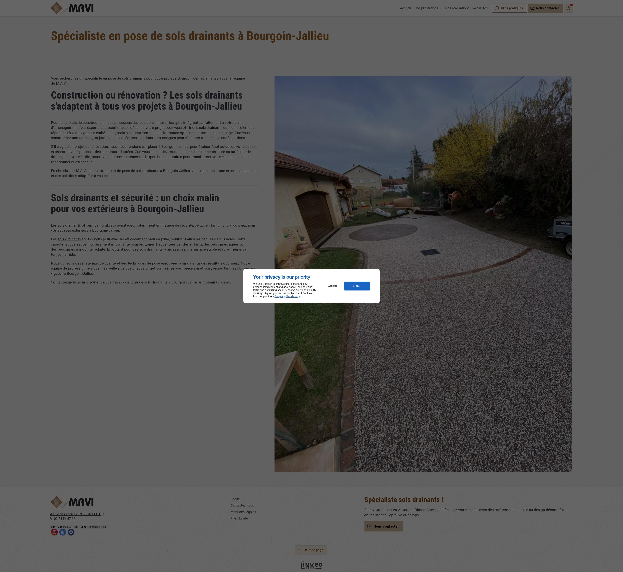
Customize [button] (332, 286)
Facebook (292, 296)
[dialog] (311, 286)
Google (279, 296)
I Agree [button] (357, 286)
